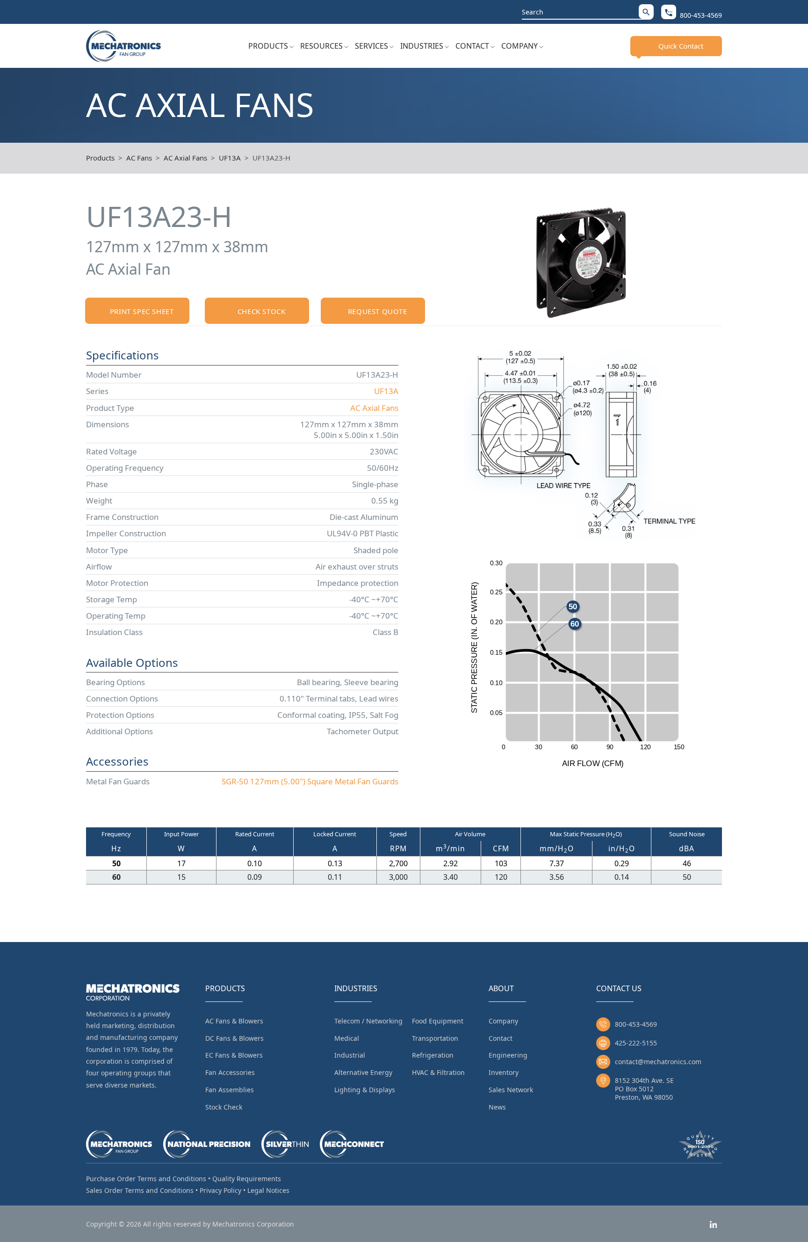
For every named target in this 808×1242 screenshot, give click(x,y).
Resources (321, 46)
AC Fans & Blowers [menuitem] (234, 1020)
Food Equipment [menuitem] (437, 1020)
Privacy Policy (220, 1190)
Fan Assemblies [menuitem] (229, 1089)
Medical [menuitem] (346, 1038)
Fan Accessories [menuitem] (230, 1072)
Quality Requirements (246, 1178)
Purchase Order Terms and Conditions (146, 1178)
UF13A (230, 157)
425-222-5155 (636, 1042)
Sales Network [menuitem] (511, 1089)
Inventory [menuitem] (504, 1072)
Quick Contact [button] (680, 46)
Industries (421, 46)
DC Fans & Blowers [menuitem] (234, 1038)
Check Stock (262, 311)
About (501, 988)
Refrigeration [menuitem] (433, 1055)
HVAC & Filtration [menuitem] (438, 1072)
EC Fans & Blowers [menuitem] (234, 1055)
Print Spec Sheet (142, 311)
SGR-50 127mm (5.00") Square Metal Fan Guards (310, 781)
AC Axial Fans (185, 157)
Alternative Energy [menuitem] (363, 1072)
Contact (472, 46)
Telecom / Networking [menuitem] (368, 1020)
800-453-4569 (636, 1024)
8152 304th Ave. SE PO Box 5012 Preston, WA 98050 (644, 1089)
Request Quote (377, 311)
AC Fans (139, 157)
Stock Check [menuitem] (223, 1107)
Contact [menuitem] (500, 1038)
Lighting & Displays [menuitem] (364, 1089)
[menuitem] (271, 46)
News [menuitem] (497, 1107)
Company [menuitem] (503, 1020)
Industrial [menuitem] (349, 1055)
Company (519, 46)
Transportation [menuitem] (435, 1038)
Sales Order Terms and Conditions (140, 1190)
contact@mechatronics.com (658, 1061)
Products (268, 46)
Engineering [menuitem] (508, 1055)
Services (371, 46)
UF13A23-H (271, 157)
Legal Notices (268, 1190)
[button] (646, 11)
